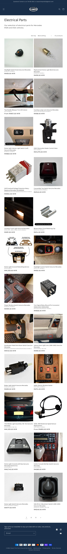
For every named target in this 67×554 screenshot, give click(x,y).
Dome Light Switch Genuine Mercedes (16, 504)
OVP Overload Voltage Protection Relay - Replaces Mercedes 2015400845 (16, 189)
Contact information (34, 550)
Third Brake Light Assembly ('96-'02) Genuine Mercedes (18, 425)
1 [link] (26, 517)
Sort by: (33, 35)
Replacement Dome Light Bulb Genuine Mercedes (46, 71)
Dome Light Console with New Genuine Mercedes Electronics (16, 465)
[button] (4, 9)
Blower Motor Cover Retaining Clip (44, 228)
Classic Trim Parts (15, 548)
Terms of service (56, 548)
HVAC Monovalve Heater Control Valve (45, 148)
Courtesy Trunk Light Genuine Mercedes (16, 228)
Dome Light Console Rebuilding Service (16, 267)
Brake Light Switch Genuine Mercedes (16, 385)
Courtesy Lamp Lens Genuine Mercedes (46, 110)
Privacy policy (46, 548)
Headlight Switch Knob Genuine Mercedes (17, 70)
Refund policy (37, 548)
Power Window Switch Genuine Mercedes (17, 305)
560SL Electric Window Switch (43, 385)
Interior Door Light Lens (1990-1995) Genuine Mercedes (48, 346)
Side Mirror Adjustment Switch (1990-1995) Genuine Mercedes (47, 505)
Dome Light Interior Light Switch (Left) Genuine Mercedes (16, 149)
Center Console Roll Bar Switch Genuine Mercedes (46, 465)
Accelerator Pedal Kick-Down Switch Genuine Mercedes (18, 346)
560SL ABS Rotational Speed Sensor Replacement (45, 425)
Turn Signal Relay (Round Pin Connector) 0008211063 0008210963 (46, 306)
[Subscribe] (34, 533)
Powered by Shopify (26, 548)
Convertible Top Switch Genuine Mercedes (47, 188)
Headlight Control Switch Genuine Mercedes (48, 267)
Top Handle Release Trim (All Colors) (15, 110)
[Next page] (40, 518)
